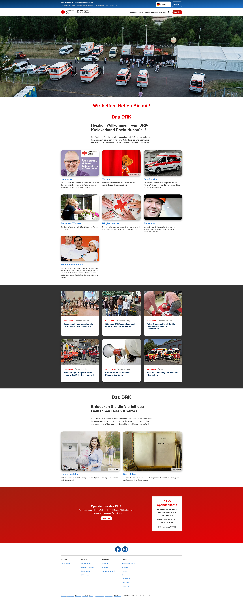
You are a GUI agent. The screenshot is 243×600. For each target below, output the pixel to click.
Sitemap (125, 575)
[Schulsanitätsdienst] (80, 248)
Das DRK (162, 12)
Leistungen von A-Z (108, 571)
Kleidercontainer (70, 474)
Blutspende (85, 575)
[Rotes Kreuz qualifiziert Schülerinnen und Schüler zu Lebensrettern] (163, 303)
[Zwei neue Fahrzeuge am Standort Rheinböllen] (163, 352)
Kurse (141, 12)
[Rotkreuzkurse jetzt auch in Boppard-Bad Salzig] (121, 352)
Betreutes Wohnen (71, 223)
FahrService (150, 179)
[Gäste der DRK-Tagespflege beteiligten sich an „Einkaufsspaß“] (121, 303)
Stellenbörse (85, 571)
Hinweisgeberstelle (128, 563)
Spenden (154, 12)
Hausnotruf (67, 179)
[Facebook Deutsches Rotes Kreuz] (118, 549)
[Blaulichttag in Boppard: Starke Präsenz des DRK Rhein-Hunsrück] (80, 352)
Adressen (125, 567)
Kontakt (124, 571)
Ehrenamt (149, 223)
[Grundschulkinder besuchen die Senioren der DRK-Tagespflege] (80, 303)
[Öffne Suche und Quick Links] (169, 12)
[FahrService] (163, 163)
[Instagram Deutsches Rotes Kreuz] (125, 549)
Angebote (133, 12)
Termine (106, 179)
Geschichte (129, 474)
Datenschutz (126, 579)
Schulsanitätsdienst (72, 264)
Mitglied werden (111, 223)
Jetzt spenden (65, 563)
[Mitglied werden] (121, 207)
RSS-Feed (125, 586)
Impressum (125, 582)
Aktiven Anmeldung (87, 567)
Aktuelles (105, 567)
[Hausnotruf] (80, 163)
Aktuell (147, 12)
